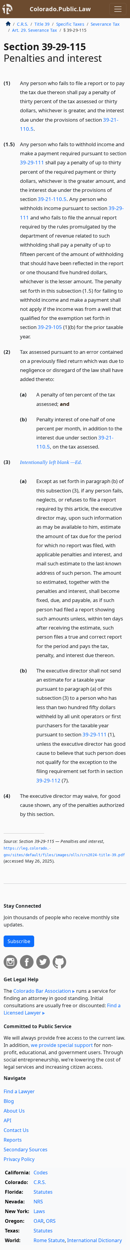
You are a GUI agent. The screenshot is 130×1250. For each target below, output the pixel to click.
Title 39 (42, 24)
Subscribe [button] (19, 941)
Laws (39, 1211)
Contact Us (16, 1130)
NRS (38, 1201)
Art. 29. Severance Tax (34, 30)
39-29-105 (50, 327)
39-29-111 (32, 162)
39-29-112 (48, 780)
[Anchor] (38, 128)
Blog (9, 1101)
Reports (13, 1140)
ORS (51, 1221)
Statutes (43, 1192)
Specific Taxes (70, 24)
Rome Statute (49, 1240)
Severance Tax (105, 24)
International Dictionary (94, 1240)
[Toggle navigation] (117, 9)
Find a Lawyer (19, 1091)
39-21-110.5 (52, 199)
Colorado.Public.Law (60, 9)
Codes (41, 1172)
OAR (39, 1221)
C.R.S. (22, 24)
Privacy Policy (19, 1159)
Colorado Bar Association (42, 991)
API (7, 1120)
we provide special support (62, 1045)
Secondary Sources (25, 1149)
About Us (14, 1110)
